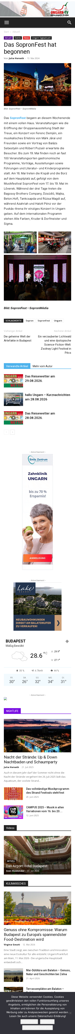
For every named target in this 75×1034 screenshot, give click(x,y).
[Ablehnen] (70, 1013)
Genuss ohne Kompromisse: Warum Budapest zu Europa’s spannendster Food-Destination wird (35, 934)
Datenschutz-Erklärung (37, 1027)
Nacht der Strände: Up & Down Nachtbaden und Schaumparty (30, 759)
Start (6, 31)
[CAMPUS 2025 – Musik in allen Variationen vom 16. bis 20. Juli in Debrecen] (13, 812)
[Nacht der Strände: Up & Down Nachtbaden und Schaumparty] (37, 735)
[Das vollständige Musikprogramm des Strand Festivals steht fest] (13, 793)
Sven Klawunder (15, 870)
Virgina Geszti (12, 944)
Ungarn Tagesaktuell (41, 37)
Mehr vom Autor (42, 366)
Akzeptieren (29, 1021)
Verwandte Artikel (17, 366)
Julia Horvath (16, 58)
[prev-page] (6, 432)
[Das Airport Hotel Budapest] (37, 855)
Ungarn (58, 320)
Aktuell (16, 31)
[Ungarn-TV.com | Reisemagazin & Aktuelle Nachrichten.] (37, 9)
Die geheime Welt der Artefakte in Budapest (17, 338)
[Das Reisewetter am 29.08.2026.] (13, 380)
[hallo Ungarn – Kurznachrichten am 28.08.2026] (13, 399)
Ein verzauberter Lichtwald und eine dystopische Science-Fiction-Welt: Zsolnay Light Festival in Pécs (54, 344)
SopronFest (18, 118)
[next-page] (12, 432)
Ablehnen (47, 1021)
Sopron (29, 320)
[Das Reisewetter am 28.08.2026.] (13, 418)
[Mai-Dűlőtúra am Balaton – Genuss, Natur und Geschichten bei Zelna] (13, 975)
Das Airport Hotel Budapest (26, 866)
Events (18, 37)
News (26, 37)
